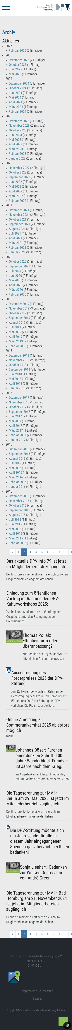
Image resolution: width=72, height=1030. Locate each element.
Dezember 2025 (19, 60)
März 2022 (16, 196)
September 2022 (19, 177)
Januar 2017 (17, 440)
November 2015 (19, 501)
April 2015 (15, 533)
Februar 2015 (17, 543)
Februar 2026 (17, 50)
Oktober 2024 (17, 88)
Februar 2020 (17, 294)
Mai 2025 (15, 74)
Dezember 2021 (19, 210)
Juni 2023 (15, 135)
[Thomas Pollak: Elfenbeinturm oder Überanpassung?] (14, 645)
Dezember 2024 (19, 83)
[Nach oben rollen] (63, 1021)
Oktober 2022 (17, 172)
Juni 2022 (15, 182)
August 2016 (17, 458)
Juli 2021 (15, 233)
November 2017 (19, 402)
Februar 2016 (17, 482)
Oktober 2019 (17, 313)
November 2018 (19, 360)
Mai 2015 (15, 529)
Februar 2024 (17, 111)
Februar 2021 (17, 247)
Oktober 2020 (17, 261)
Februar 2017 (17, 435)
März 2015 (16, 538)
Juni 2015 (15, 524)
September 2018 (19, 369)
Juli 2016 (15, 463)
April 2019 (15, 337)
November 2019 (19, 308)
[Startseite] (53, 7)
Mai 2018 (15, 379)
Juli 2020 (15, 271)
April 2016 (15, 472)
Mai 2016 (15, 468)
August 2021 (17, 229)
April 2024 (15, 102)
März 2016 (16, 477)
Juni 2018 (15, 374)
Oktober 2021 (17, 219)
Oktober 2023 (17, 130)
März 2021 (16, 243)
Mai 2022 (15, 186)
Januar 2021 (17, 252)
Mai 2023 (15, 140)
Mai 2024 (15, 97)
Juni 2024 (15, 93)
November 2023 (19, 125)
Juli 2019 (15, 327)
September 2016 (19, 454)
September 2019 (19, 318)
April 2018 (15, 383)
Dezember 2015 (19, 496)
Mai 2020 (15, 280)
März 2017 (16, 430)
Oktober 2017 (17, 407)
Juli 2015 (15, 519)
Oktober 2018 (17, 365)
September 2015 (19, 510)
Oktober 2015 (17, 505)
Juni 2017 (15, 416)
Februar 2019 (17, 346)
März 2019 (16, 341)
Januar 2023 (17, 158)
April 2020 (15, 285)
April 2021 (15, 238)
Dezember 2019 (19, 304)
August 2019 (17, 322)
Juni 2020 (15, 276)
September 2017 (19, 412)
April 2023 (15, 144)
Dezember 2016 (19, 449)
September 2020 (19, 266)
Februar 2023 (17, 153)
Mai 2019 (15, 332)
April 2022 (15, 191)
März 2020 (16, 290)
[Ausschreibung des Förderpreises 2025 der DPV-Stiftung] (8, 687)
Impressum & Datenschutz (37, 991)
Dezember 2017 (19, 397)
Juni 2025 (15, 69)
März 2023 (16, 149)
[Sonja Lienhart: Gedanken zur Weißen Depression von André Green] (13, 871)
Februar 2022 (17, 201)
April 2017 (15, 426)
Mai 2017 (15, 421)
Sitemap (37, 998)
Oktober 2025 (17, 65)
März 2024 (16, 107)
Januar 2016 (17, 487)
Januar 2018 (17, 388)
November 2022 (19, 168)
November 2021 (19, 215)
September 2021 (19, 224)
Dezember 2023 (19, 121)
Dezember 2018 (19, 355)
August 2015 (17, 515)
